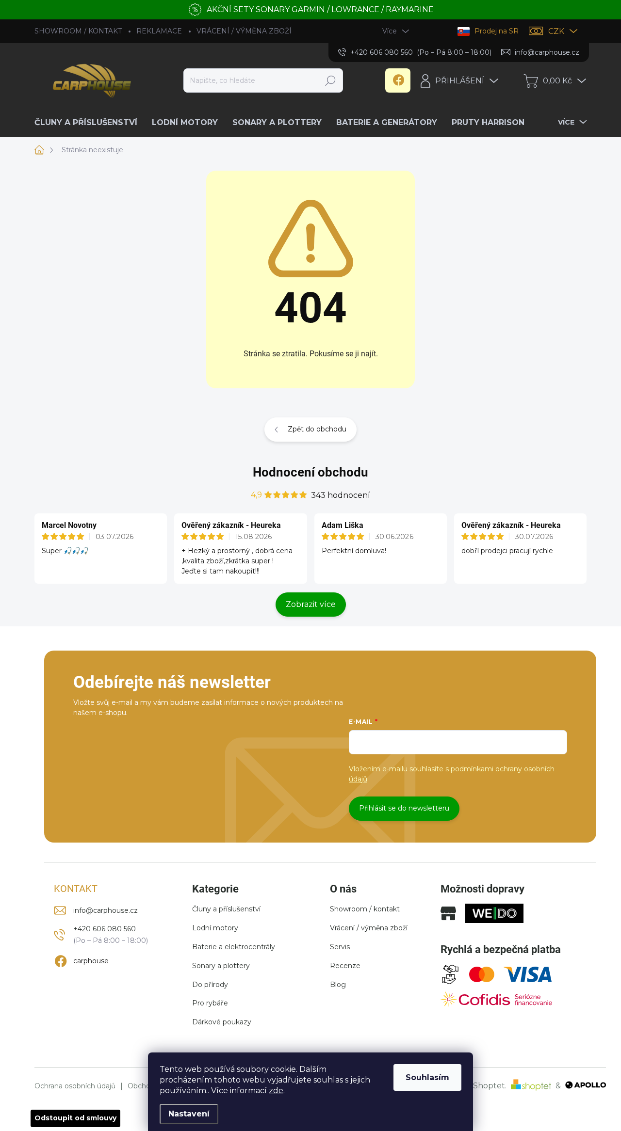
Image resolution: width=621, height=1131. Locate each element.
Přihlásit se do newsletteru (404, 808)
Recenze (345, 965)
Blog (338, 984)
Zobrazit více (311, 604)
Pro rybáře (210, 1003)
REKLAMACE (159, 31)
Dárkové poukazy (221, 1022)
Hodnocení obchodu (310, 472)
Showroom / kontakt (365, 909)
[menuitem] (89, 122)
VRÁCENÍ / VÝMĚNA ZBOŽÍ (244, 31)
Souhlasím (427, 1077)
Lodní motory (215, 928)
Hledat (330, 80)
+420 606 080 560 (104, 928)
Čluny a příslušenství (226, 909)
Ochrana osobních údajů (74, 1086)
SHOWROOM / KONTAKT (78, 31)
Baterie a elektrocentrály (233, 946)
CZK (556, 31)
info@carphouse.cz (105, 910)
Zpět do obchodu (317, 429)
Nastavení (189, 1113)
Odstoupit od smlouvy (75, 1118)
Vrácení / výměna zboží (369, 928)
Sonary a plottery (221, 965)
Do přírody (210, 984)
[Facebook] (397, 80)
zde (276, 1090)
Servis (340, 946)
